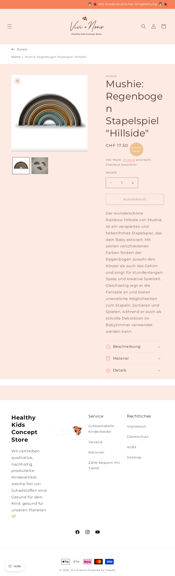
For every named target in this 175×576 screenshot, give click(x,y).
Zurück (22, 49)
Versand (129, 159)
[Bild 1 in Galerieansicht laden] (21, 165)
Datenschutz (138, 437)
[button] (10, 26)
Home (16, 57)
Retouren (96, 452)
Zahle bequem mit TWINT (104, 465)
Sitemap (134, 457)
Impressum (136, 426)
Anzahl (111, 172)
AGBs (131, 447)
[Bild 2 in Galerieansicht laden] (39, 165)
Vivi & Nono (79, 570)
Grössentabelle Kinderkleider (101, 429)
